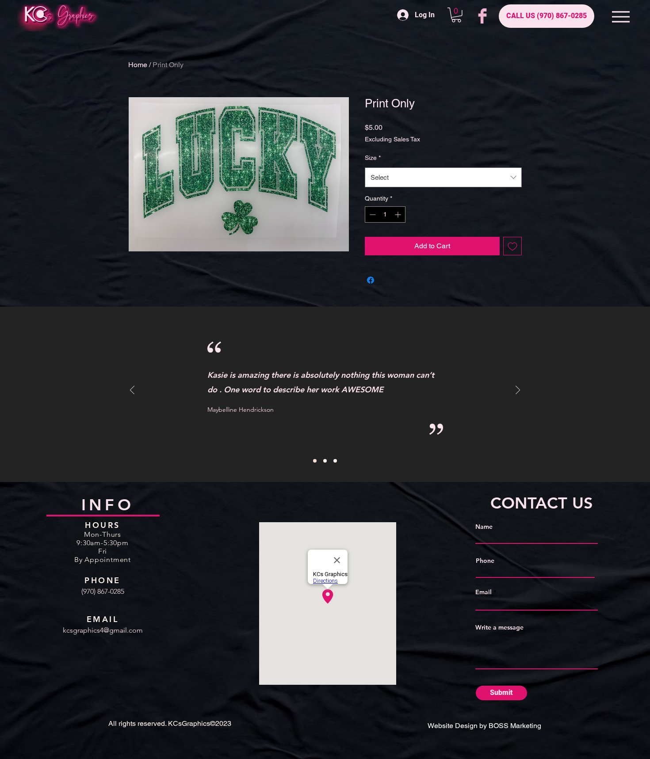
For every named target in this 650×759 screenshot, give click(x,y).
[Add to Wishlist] (512, 246)
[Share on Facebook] (370, 280)
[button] (456, 15)
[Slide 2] (325, 461)
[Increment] (398, 214)
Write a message (499, 627)
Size (373, 157)
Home (137, 65)
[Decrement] (371, 214)
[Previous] (132, 391)
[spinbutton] (385, 214)
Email (483, 592)
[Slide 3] (335, 461)
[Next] (518, 391)
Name (484, 527)
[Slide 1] (315, 461)
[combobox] (443, 177)
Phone (485, 561)
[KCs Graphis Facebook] (482, 16)
